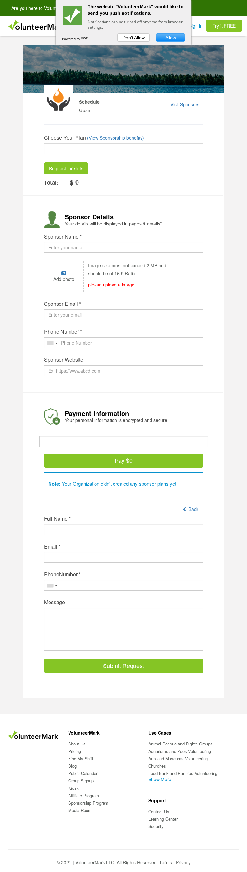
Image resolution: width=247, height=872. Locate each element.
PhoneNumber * (62, 574)
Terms (165, 862)
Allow (170, 37)
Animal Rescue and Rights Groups (180, 744)
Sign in (196, 25)
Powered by (71, 38)
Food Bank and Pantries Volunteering (182, 773)
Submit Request (123, 665)
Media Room (80, 810)
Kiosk (73, 788)
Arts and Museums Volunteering (178, 758)
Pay (124, 460)
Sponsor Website (63, 359)
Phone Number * (63, 331)
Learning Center (163, 819)
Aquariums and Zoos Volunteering (179, 751)
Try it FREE (224, 25)
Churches (157, 766)
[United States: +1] (51, 343)
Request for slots (66, 168)
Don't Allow (134, 37)
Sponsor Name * (63, 236)
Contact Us (158, 811)
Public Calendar (82, 773)
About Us (77, 744)
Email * (52, 546)
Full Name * (57, 518)
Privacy (183, 862)
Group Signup (81, 781)
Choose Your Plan (65, 137)
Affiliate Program (83, 795)
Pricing (74, 751)
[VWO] (87, 38)
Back (192, 509)
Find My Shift (80, 758)
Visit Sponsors (184, 104)
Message (54, 602)
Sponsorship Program (88, 803)
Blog (72, 766)
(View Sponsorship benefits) (115, 138)
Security (156, 826)
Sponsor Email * (62, 303)
